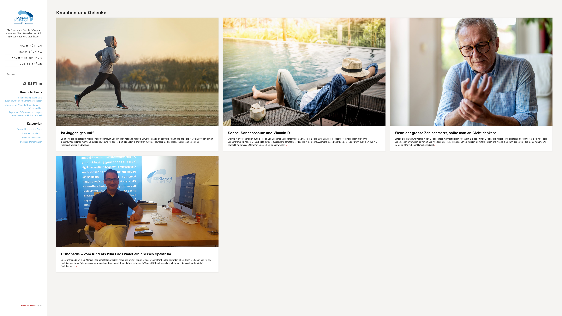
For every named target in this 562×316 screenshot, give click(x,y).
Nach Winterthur (27, 57)
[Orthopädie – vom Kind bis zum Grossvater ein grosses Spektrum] (137, 201)
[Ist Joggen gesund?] (137, 72)
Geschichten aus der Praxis (29, 129)
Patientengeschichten (32, 137)
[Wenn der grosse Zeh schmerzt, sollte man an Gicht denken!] (471, 72)
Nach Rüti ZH (31, 45)
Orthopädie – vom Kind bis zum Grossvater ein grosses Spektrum (116, 253)
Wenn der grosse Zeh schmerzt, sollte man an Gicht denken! (445, 132)
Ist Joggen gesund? (77, 132)
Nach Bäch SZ (30, 51)
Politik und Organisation (31, 141)
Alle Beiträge (30, 63)
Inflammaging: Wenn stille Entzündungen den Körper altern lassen (23, 99)
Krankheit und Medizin (32, 133)
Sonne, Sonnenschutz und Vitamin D (259, 132)
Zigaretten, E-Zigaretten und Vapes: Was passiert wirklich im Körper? (25, 114)
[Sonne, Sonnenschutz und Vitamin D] (304, 72)
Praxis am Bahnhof (28, 305)
